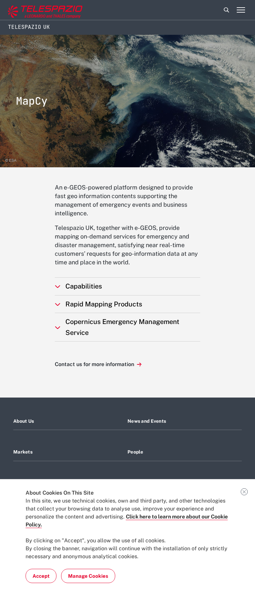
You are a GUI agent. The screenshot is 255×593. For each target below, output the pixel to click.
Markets (23, 452)
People (135, 452)
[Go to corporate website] (33, 10)
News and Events (147, 421)
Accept (41, 576)
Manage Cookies (88, 576)
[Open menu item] (240, 10)
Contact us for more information (95, 364)
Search (226, 10)
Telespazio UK (29, 27)
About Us (23, 421)
